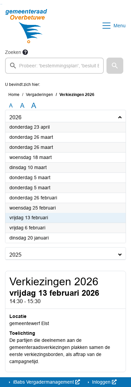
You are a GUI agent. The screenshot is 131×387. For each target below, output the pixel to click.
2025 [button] (15, 255)
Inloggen (101, 382)
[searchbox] (54, 66)
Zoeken (13, 52)
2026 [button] (15, 117)
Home (13, 94)
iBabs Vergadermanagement (43, 382)
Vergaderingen (39, 94)
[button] (114, 66)
